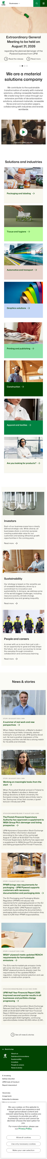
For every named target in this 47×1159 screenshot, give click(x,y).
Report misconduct (9, 1085)
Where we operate (9, 1102)
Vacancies (6, 1093)
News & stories (16, 1068)
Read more (36, 59)
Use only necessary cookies (23, 1144)
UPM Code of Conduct (10, 1082)
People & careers (17, 1065)
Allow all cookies (23, 1137)
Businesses (13, 3)
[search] (23, 10)
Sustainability (16, 1059)
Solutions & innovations (20, 1056)
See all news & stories (24, 1034)
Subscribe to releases (10, 1099)
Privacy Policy (25, 1128)
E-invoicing (6, 1075)
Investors (14, 1062)
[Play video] (23, 132)
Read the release (16, 59)
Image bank (7, 1096)
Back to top (9, 1049)
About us (14, 1053)
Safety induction (8, 1079)
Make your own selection (23, 1150)
